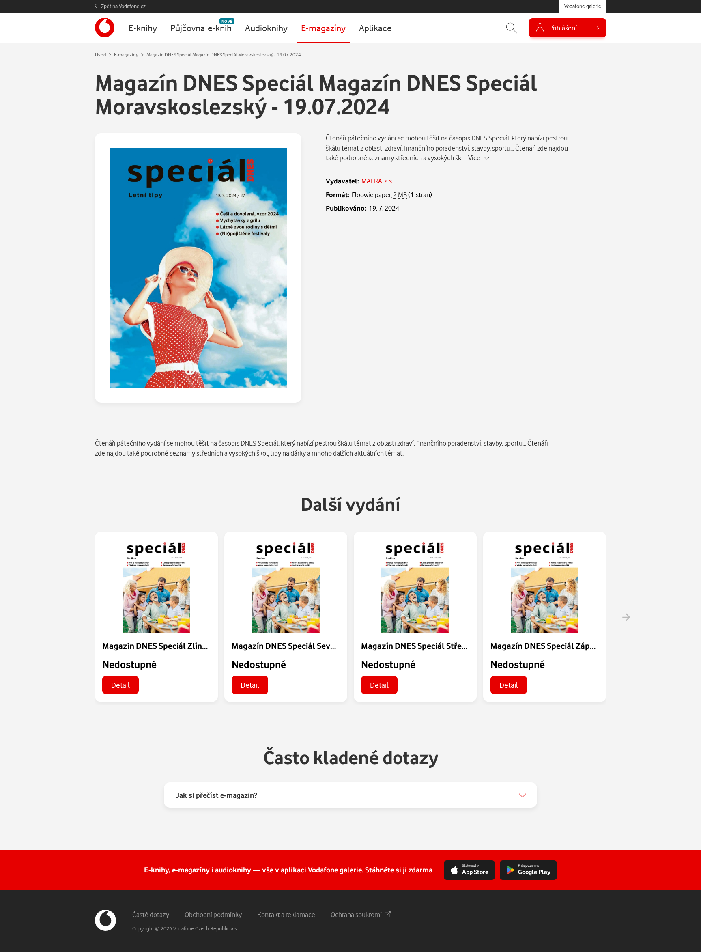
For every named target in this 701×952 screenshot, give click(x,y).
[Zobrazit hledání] (511, 28)
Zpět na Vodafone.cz (123, 6)
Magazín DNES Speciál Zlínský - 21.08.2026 (181, 645)
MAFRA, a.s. (377, 181)
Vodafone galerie (582, 6)
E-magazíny (126, 55)
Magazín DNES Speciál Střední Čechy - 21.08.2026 (452, 645)
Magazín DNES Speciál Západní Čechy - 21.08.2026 (583, 645)
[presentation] (625, 617)
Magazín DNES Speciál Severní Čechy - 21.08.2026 (323, 645)
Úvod (100, 55)
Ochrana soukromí (356, 914)
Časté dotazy (150, 914)
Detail (120, 684)
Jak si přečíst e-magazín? (216, 794)
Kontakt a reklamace (286, 914)
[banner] (104, 27)
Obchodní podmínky (213, 914)
